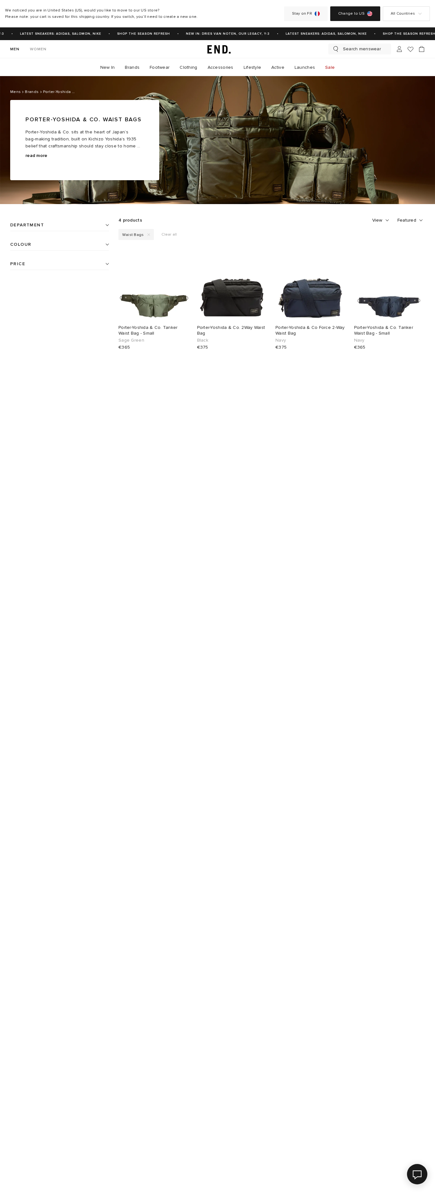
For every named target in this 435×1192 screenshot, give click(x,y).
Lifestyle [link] (252, 67)
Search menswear (362, 49)
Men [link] (15, 49)
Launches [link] (305, 67)
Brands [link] (132, 67)
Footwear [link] (159, 67)
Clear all (169, 234)
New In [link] (107, 67)
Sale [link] (330, 67)
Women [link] (38, 49)
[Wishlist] (410, 49)
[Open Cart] (421, 49)
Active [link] (277, 67)
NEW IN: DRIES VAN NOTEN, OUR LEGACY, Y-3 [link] (224, 34)
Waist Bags (133, 234)
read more (36, 155)
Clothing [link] (188, 67)
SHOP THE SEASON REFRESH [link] (139, 34)
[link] (217, 49)
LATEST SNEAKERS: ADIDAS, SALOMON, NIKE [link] (56, 34)
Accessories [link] (220, 67)
